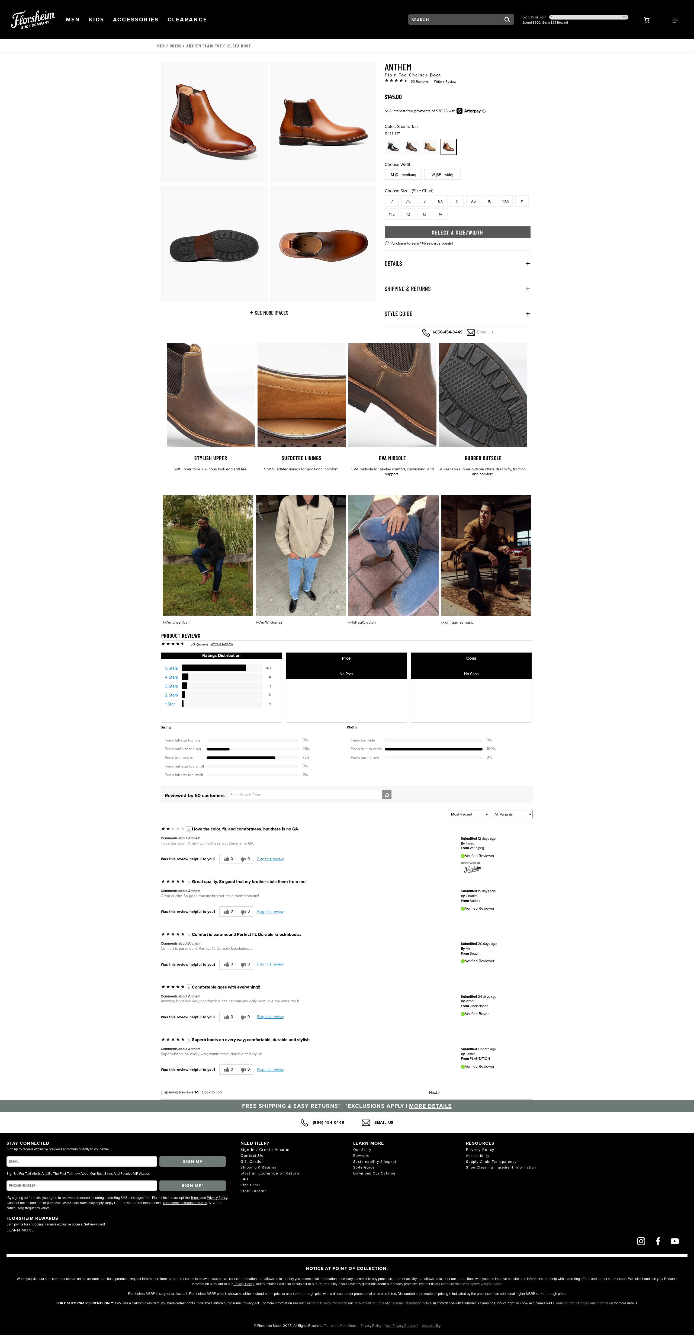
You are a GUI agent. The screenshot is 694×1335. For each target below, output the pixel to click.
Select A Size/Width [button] (457, 232)
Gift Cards (250, 1161)
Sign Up (193, 1161)
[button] (73, 19)
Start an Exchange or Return (269, 1173)
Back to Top (212, 1092)
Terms (195, 1197)
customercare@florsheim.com (185, 1202)
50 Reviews (420, 81)
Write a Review (445, 81)
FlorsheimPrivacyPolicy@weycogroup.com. (470, 1283)
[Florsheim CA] (473, 869)
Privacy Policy (217, 1197)
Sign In (528, 17)
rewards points (439, 243)
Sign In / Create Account (265, 1149)
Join (543, 17)
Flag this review (270, 859)
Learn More (20, 1230)
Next (434, 1092)
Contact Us (251, 1155)
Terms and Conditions (340, 1325)
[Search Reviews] (386, 794)
